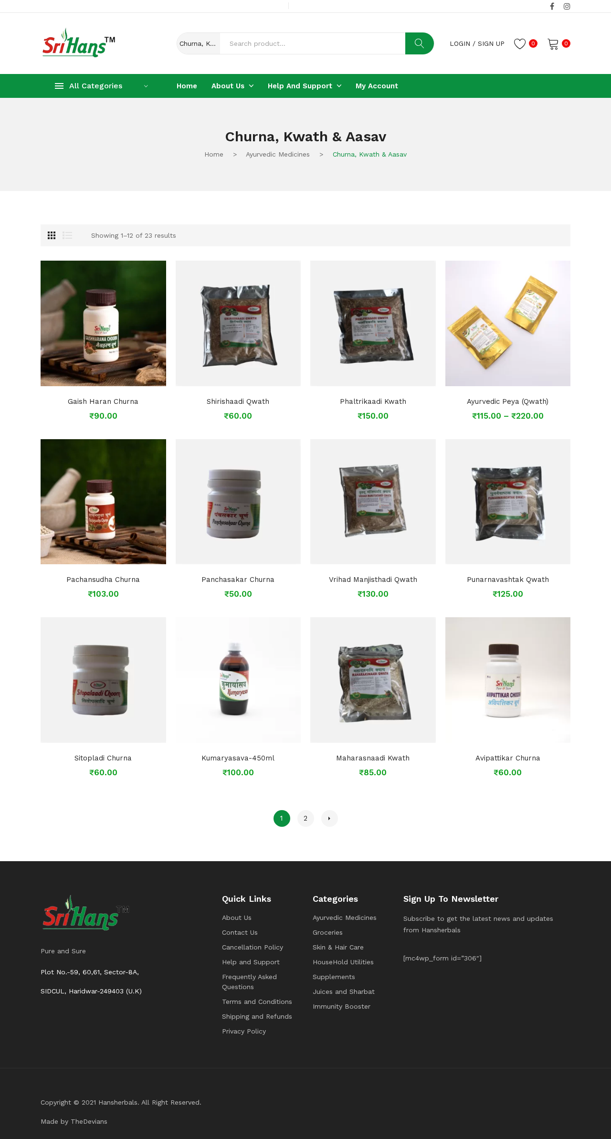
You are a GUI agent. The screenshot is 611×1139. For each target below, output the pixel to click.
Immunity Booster (341, 1006)
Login (460, 43)
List (67, 235)
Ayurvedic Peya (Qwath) (507, 401)
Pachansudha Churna (103, 579)
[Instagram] (567, 6)
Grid (51, 235)
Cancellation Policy (252, 947)
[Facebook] (552, 6)
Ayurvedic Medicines (278, 154)
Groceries (328, 932)
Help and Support (251, 962)
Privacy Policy (244, 1031)
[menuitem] (187, 86)
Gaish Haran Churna (103, 401)
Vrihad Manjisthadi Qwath (373, 579)
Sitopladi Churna (103, 758)
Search (419, 43)
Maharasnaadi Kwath (373, 758)
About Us (237, 917)
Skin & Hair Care (338, 947)
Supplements (334, 977)
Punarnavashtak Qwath (508, 579)
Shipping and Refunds (257, 1016)
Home (213, 154)
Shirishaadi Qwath (238, 401)
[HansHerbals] (79, 42)
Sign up (491, 43)
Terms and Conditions (257, 1001)
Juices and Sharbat (344, 991)
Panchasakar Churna (237, 579)
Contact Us (240, 932)
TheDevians (89, 1121)
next (329, 818)
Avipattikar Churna (507, 758)
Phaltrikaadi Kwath (373, 401)
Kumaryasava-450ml (237, 758)
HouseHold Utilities (343, 962)
